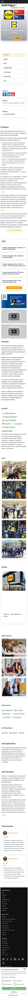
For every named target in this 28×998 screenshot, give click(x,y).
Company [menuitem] (6, 54)
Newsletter (4, 901)
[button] (14, 995)
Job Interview (5, 945)
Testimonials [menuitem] (7, 76)
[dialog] (14, 982)
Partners (4, 906)
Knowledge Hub (5, 899)
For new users (5, 954)
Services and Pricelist (7, 921)
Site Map (4, 932)
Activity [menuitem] (5, 59)
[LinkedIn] (15, 959)
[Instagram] (11, 959)
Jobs (3, 892)
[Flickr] (18, 959)
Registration (15, 7)
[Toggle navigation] (2, 2)
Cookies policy (5, 928)
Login (20, 7)
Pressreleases (5, 908)
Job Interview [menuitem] (7, 72)
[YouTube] (22, 959)
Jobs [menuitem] (4, 80)
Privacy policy (5, 925)
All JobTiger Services (7, 966)
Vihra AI (3, 952)
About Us (4, 916)
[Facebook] (3, 959)
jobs (17, 38)
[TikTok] (3, 963)
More (2, 191)
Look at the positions (14, 230)
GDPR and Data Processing (8, 930)
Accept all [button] (14, 988)
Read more (13, 974)
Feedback (4, 910)
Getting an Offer (5, 947)
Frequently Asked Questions (8, 919)
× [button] (26, 969)
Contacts (4, 934)
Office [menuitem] (5, 63)
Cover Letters (5, 943)
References (4, 949)
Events (3, 897)
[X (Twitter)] (7, 959)
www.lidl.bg (10, 38)
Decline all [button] (14, 992)
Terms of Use (5, 923)
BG (24, 7)
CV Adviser (4, 941)
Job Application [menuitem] (7, 67)
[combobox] (24, 969)
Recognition (5, 903)
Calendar (4, 895)
